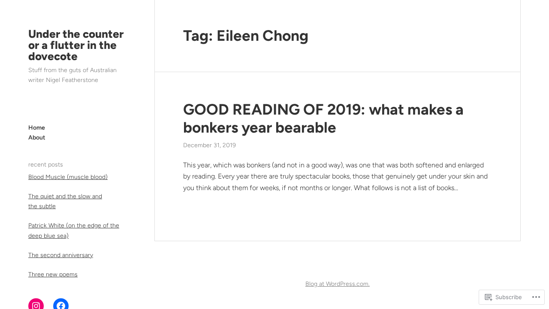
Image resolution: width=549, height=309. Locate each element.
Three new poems (53, 274)
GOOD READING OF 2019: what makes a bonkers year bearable (323, 118)
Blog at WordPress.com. (337, 284)
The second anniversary (60, 255)
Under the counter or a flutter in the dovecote (76, 45)
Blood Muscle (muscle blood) (68, 177)
